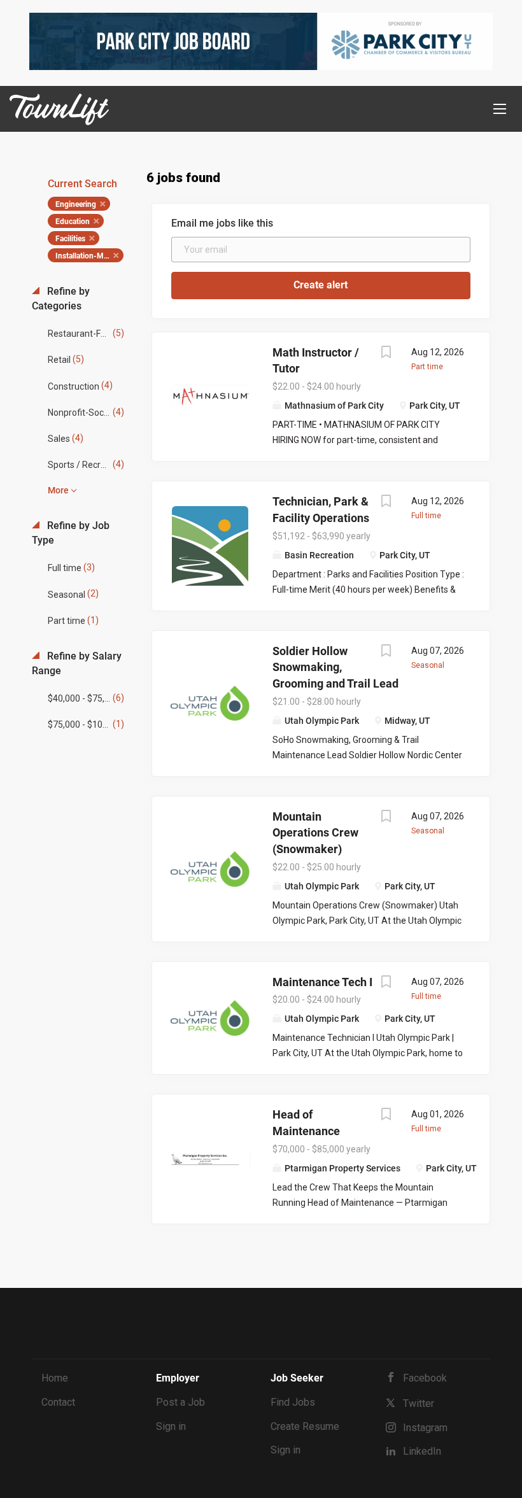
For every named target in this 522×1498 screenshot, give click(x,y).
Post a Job (180, 1402)
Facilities (70, 238)
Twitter (418, 1403)
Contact (58, 1402)
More (58, 490)
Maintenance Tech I (322, 982)
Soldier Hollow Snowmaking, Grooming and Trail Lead (335, 667)
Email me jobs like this (222, 223)
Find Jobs (293, 1402)
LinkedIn (422, 1451)
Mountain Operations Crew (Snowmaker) (315, 833)
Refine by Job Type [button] (70, 532)
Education (72, 221)
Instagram (425, 1428)
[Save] (385, 354)
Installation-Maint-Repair (89, 255)
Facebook (425, 1378)
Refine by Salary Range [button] (77, 663)
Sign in (171, 1426)
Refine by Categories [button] (61, 298)
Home (54, 1378)
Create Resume (305, 1426)
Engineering (75, 204)
